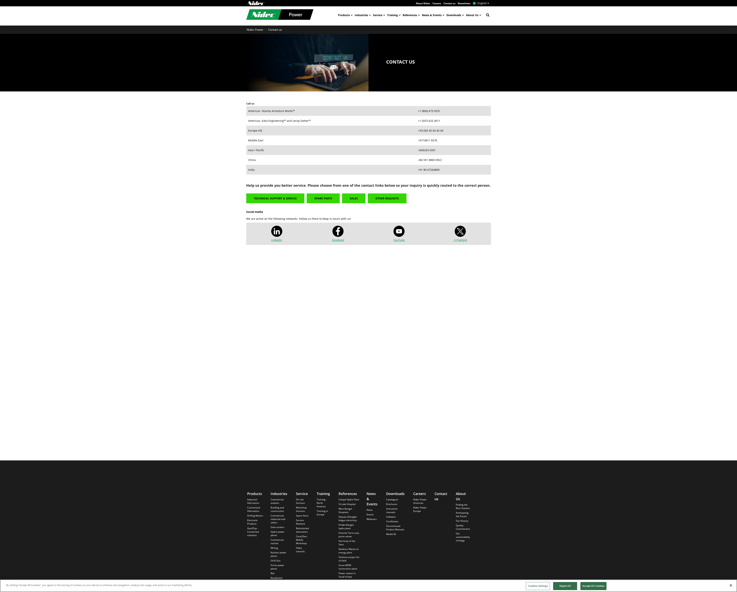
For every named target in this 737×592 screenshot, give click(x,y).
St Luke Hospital (347, 504)
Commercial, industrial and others (278, 519)
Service (377, 15)
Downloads (453, 15)
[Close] (731, 585)
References (410, 15)
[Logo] (256, 3)
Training (392, 15)
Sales (354, 198)
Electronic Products (252, 522)
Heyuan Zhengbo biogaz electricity (348, 518)
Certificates (392, 521)
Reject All (565, 586)
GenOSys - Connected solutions (253, 532)
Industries (361, 15)
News (370, 510)
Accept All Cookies (593, 586)
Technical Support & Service (275, 198)
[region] (368, 586)
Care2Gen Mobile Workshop (301, 540)
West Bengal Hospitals (345, 510)
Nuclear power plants (278, 554)
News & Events (432, 15)
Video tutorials (300, 549)
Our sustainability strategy (463, 537)
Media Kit (391, 534)
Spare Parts (323, 198)
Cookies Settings (538, 586)
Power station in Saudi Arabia (347, 575)
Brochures (391, 504)
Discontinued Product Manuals (395, 527)
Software (391, 516)
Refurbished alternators (302, 530)
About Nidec (423, 3)
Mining (274, 548)
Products (344, 15)
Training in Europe (322, 512)
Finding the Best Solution (463, 506)
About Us (472, 15)
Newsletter (464, 3)
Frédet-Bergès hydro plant (346, 526)
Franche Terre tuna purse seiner (349, 534)
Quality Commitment (463, 527)
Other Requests (387, 198)
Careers (436, 3)
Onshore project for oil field (349, 559)
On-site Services (300, 501)
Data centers (277, 527)
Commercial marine (277, 541)
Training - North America (322, 503)
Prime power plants (277, 567)
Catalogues (392, 499)
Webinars (372, 519)
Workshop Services (301, 509)
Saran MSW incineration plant (348, 567)
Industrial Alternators (253, 501)
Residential (276, 578)
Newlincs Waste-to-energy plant (349, 550)
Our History (462, 520)
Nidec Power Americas (420, 501)
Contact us (449, 3)
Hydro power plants (277, 533)
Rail (272, 573)
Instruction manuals (391, 510)
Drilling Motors (255, 515)
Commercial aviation (277, 501)
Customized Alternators (253, 509)
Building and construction (277, 509)
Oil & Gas (276, 560)
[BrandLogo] (279, 15)
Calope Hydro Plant (349, 499)
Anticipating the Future (462, 514)
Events (370, 514)
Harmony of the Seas (347, 542)
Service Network (300, 522)
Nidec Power (255, 30)
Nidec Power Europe (420, 509)
